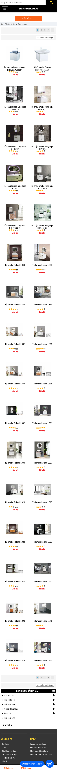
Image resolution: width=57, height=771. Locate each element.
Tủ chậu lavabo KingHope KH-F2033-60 (42, 187)
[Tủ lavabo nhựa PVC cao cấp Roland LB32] (14, 410)
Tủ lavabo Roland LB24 (15, 541)
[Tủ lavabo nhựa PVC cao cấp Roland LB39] (42, 291)
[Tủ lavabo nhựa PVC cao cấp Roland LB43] (42, 252)
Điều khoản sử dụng (9, 751)
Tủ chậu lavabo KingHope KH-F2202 (15, 187)
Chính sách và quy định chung (41, 754)
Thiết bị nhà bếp (9, 700)
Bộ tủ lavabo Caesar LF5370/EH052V (42, 68)
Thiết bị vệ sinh (9, 704)
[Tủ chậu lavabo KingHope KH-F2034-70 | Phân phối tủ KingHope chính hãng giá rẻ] (14, 212)
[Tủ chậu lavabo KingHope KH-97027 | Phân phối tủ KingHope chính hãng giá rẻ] (42, 94)
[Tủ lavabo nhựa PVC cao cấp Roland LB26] (14, 489)
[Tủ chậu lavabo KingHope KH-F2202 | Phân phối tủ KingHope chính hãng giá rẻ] (14, 173)
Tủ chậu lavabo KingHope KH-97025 (42, 147)
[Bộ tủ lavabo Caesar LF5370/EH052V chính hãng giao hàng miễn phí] (42, 54)
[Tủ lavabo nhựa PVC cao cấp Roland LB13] (42, 647)
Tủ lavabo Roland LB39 (42, 304)
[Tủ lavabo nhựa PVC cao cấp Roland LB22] (14, 568)
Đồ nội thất (8, 713)
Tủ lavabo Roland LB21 (42, 581)
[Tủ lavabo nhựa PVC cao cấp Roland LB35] (42, 371)
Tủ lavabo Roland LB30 (15, 462)
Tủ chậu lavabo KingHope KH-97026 (15, 147)
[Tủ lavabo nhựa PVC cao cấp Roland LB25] (42, 489)
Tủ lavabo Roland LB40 (15, 304)
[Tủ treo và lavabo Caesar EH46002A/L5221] (14, 54)
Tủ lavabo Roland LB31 (42, 423)
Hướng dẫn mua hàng (38, 744)
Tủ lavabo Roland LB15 (42, 621)
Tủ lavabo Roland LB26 (15, 502)
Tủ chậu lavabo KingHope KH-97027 (42, 108)
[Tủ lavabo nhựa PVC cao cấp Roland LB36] (14, 371)
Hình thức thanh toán (38, 747)
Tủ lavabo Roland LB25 (42, 502)
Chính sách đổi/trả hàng (39, 751)
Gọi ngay (9, 768)
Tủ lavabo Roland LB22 (15, 581)
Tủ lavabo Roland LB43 (42, 265)
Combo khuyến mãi (11, 709)
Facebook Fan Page (9, 758)
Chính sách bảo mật (9, 754)
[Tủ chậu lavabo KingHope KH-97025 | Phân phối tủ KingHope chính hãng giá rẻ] (42, 133)
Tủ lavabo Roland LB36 (15, 383)
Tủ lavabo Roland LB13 (42, 660)
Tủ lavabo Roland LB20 (15, 621)
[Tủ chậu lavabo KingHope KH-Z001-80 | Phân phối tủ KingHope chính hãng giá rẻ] (42, 212)
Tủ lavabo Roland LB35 (42, 383)
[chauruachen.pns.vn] (2, 24)
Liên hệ (4, 761)
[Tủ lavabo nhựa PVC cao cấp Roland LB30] (14, 450)
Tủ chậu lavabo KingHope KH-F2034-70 (15, 226)
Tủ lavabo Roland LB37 (15, 344)
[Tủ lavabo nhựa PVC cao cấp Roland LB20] (14, 608)
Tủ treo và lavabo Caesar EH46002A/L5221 (15, 68)
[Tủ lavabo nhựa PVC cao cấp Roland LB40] (14, 291)
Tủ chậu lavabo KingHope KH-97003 (15, 108)
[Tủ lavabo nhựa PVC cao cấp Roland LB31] (42, 410)
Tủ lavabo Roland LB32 (15, 423)
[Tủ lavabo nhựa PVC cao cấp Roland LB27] (42, 450)
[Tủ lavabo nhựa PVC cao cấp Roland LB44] (14, 252)
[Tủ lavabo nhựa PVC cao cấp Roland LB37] (14, 331)
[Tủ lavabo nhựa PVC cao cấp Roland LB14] (14, 647)
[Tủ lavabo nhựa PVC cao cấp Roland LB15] (42, 608)
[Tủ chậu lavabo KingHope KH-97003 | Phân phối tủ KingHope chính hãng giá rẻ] (14, 94)
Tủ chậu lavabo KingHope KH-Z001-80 (42, 226)
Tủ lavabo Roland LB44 (15, 265)
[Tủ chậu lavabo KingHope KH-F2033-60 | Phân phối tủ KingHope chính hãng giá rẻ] (42, 173)
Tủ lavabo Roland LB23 (42, 541)
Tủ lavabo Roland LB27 (42, 462)
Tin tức (4, 747)
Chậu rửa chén (9, 695)
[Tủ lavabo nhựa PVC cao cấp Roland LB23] (42, 529)
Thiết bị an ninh (9, 718)
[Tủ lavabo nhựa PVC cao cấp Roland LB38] (42, 331)
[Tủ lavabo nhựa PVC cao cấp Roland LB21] (42, 568)
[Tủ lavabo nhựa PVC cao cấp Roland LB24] (14, 529)
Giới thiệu (5, 744)
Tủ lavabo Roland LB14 (15, 660)
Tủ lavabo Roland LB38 (42, 344)
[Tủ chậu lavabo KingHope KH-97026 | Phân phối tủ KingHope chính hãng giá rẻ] (14, 133)
